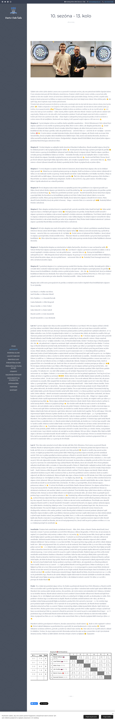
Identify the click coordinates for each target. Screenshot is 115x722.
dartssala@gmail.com (94, 2)
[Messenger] (8, 1)
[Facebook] (2, 1)
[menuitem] (13, 346)
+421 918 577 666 (108, 2)
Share (35, 703)
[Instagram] (10, 1)
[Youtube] (5, 1)
